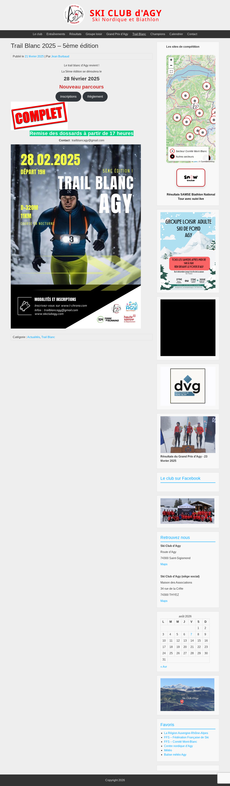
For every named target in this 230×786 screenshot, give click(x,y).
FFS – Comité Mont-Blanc (180, 741)
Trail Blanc (139, 34)
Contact (192, 34)
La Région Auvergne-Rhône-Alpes (186, 733)
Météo (168, 750)
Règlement (95, 96)
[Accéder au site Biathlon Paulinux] (190, 178)
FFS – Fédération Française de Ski (186, 737)
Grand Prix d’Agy (117, 34)
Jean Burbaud (60, 56)
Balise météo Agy (175, 754)
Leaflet (195, 162)
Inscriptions (68, 96)
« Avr (163, 666)
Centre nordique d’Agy (178, 746)
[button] (195, 106)
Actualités (33, 337)
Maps (163, 564)
